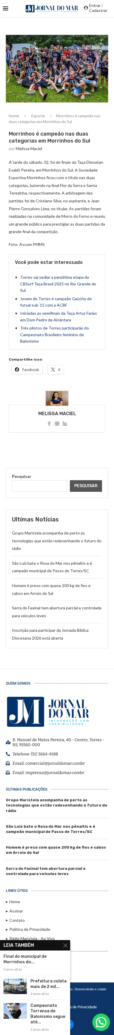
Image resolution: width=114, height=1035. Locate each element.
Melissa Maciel (29, 148)
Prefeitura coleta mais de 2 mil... (48, 984)
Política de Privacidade (78, 1007)
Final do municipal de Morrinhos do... (25, 959)
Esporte (38, 116)
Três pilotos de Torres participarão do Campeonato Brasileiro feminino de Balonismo (54, 334)
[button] (101, 1022)
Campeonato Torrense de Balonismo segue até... (47, 1014)
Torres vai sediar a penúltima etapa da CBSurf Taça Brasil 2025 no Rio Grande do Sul (58, 284)
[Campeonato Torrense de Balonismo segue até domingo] (15, 1010)
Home (14, 116)
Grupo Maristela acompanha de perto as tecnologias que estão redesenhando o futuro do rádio (56, 540)
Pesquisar (21, 476)
